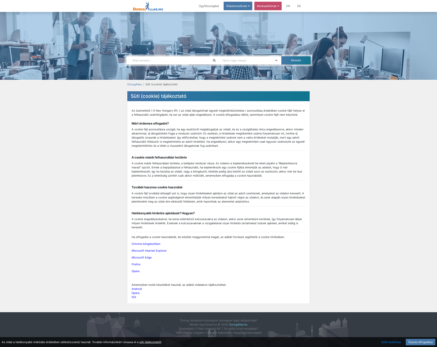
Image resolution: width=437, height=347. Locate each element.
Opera (135, 271)
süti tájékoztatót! (150, 342)
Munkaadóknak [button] (267, 6)
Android (137, 289)
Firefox (136, 264)
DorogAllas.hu (238, 324)
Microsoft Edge (142, 257)
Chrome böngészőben (146, 243)
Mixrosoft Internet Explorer (149, 250)
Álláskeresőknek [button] (237, 6)
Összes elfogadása (420, 342)
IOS (134, 297)
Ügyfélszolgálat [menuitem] (209, 6)
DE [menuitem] (299, 6)
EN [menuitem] (288, 6)
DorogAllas (134, 84)
